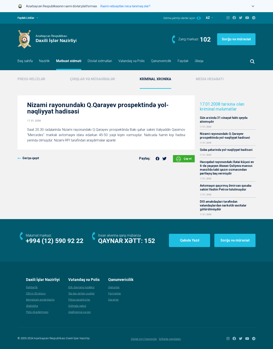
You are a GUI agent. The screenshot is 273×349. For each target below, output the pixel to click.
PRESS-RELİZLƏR (31, 79)
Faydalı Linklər (25, 17)
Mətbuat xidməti (68, 61)
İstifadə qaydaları (170, 338)
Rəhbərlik (32, 287)
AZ (208, 17)
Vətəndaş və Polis (131, 61)
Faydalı (183, 61)
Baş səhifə (25, 61)
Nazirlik (44, 61)
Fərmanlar (114, 293)
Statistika (32, 305)
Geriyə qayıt (30, 158)
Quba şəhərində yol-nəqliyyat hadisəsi (226, 149)
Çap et (187, 158)
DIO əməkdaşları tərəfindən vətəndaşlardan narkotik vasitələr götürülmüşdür (223, 205)
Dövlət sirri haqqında (144, 338)
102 (205, 39)
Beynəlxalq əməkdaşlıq (40, 299)
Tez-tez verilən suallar (81, 293)
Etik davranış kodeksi (81, 287)
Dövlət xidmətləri (100, 61)
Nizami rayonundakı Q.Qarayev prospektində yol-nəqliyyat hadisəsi (225, 135)
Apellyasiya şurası (79, 312)
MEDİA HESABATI (210, 79)
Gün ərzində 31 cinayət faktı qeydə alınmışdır (223, 119)
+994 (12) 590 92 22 (54, 240)
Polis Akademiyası (37, 312)
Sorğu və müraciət (236, 39)
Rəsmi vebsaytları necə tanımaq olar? (125, 6)
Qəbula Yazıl (189, 240)
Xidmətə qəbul (77, 305)
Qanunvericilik (161, 61)
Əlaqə (199, 61)
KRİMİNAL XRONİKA (155, 79)
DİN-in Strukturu (36, 293)
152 (149, 240)
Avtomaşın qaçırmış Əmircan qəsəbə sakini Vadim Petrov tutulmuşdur (225, 187)
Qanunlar (114, 287)
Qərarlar (113, 299)
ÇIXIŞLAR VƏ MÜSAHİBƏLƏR (92, 79)
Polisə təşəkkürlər (79, 299)
